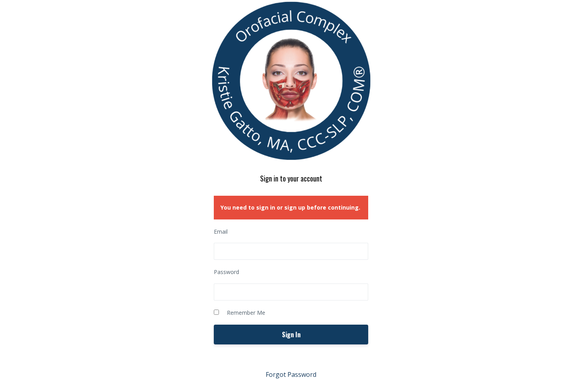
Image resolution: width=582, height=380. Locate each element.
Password (226, 272)
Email (221, 231)
